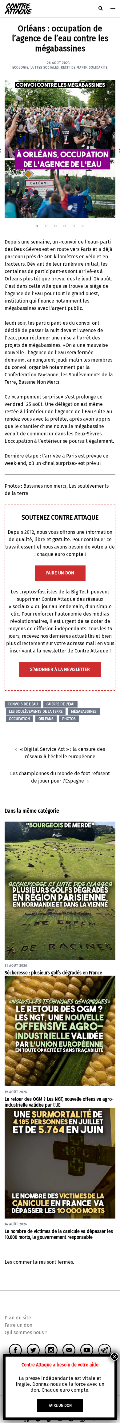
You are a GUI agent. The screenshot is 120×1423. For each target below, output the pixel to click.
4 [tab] (65, 226)
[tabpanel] (60, 149)
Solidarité (98, 67)
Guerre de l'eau (60, 704)
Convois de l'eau (23, 704)
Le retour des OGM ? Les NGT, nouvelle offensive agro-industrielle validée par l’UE (59, 1102)
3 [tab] (55, 226)
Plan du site (18, 1318)
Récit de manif (74, 67)
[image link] (60, 149)
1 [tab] (37, 226)
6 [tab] (83, 226)
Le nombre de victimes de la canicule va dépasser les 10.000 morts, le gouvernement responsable (59, 1234)
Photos (69, 719)
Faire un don (18, 1325)
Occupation (19, 719)
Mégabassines (84, 711)
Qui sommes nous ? (26, 1332)
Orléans (46, 719)
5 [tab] (74, 226)
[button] (100, 8)
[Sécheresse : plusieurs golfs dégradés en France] (60, 890)
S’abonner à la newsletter (60, 669)
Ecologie (20, 67)
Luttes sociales (44, 67)
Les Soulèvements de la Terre (35, 711)
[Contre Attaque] (18, 8)
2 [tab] (46, 226)
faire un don (60, 573)
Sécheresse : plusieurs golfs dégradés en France (53, 973)
